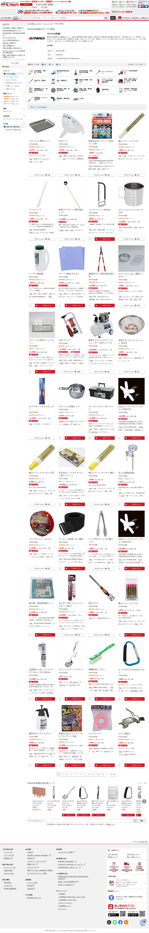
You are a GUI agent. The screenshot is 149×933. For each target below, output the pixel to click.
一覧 (52, 64)
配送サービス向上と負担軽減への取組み (40, 870)
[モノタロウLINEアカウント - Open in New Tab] (115, 924)
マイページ (23, 7)
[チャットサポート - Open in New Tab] (122, 4)
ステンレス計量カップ (69, 406)
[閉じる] (88, 63)
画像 (45, 64)
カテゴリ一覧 (8, 852)
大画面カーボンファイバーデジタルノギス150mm (41, 670)
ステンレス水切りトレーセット (41, 341)
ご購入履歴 (43, 7)
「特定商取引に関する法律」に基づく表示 (71, 897)
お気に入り (145, 17)
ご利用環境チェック (64, 906)
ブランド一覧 (48, 24)
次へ (112, 774)
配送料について (113, 857)
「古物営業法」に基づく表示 (67, 900)
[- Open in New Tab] (114, 867)
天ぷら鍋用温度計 (126, 473)
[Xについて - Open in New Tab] (109, 924)
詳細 (106, 18)
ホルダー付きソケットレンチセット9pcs (71, 604)
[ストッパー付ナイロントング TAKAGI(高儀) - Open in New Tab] (53, 793)
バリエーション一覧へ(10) (71, 371)
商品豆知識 (7, 882)
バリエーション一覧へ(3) (72, 175)
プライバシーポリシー (65, 903)
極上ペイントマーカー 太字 (41, 473)
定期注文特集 (8, 870)
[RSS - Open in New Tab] (126, 924)
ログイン (26, 4)
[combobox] (69, 18)
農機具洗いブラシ (97, 669)
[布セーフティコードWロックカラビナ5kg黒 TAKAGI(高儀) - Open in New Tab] (98, 793)
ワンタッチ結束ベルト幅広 (71, 539)
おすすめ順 (139, 64)
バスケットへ (106, 239)
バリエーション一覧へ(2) (42, 239)
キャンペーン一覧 (9, 867)
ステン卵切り (124, 733)
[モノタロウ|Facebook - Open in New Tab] (120, 924)
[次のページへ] (144, 801)
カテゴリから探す (6, 17)
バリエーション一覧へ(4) (102, 175)
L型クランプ (64, 340)
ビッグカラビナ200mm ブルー (131, 670)
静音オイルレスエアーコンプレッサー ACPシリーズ (101, 341)
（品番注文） (15, 18)
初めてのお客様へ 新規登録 (45, 4)
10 (98, 774)
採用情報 (28, 879)
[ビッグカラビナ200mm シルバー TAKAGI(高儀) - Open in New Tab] (83, 793)
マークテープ (95, 733)
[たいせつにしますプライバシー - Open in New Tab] (143, 922)
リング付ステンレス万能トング (101, 540)
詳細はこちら (110, 824)
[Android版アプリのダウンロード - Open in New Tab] (137, 914)
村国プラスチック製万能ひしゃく (71, 211)
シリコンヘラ (35, 210)
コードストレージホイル (40, 539)
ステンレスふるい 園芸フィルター (131, 275)
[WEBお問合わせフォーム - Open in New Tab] (115, 4)
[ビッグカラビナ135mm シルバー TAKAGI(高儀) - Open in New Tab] (127, 793)
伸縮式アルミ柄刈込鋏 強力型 (101, 275)
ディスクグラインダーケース (101, 407)
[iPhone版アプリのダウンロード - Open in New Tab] (117, 914)
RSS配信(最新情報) (10, 888)
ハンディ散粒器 (36, 274)
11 (103, 774)
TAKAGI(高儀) (58, 24)
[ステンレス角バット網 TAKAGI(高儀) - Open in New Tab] (113, 793)
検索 (113, 18)
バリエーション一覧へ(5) (42, 175)
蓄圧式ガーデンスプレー (40, 733)
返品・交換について (133, 857)
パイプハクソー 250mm (100, 210)
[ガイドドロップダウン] (132, 6)
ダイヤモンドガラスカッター (41, 407)
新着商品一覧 (8, 858)
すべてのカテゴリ (27, 17)
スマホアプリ (8, 885)
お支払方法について (133, 854)
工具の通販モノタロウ (34, 24)
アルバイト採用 (32, 883)
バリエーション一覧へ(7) (131, 175)
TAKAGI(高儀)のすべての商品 (41, 29)
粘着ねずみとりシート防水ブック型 (101, 142)
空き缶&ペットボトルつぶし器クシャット (71, 474)
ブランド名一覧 (9, 855)
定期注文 (35, 7)
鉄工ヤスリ (94, 603)
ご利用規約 (61, 894)
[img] (10, 4)
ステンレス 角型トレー (39, 141)
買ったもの (136, 17)
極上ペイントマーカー (128, 141)
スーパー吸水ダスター (69, 274)
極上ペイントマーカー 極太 (101, 473)
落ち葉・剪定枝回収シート (41, 603)
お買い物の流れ (113, 854)
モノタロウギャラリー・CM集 (36, 873)
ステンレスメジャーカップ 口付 (130, 211)
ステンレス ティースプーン (71, 669)
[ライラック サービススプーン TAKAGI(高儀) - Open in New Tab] (68, 793)
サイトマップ (62, 909)
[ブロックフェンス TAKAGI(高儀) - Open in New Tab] (38, 793)
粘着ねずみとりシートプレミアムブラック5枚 (71, 734)
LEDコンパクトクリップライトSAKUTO (130, 407)
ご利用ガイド (115, 850)
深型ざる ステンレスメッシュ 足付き (131, 341)
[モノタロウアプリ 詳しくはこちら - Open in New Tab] (127, 906)
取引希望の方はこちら (34, 898)
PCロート (63, 141)
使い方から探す (9, 873)
